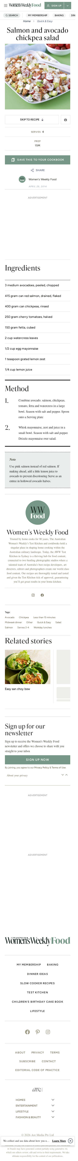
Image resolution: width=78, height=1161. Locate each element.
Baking (59, 15)
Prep (37, 141)
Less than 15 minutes (44, 617)
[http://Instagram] (33, 595)
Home (26, 21)
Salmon (9, 627)
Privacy (37, 1052)
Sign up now (37, 760)
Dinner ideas (37, 974)
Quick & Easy (44, 21)
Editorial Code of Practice (37, 1070)
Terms (55, 1052)
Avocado (9, 617)
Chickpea (24, 617)
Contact (49, 1061)
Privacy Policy (41, 767)
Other (29, 622)
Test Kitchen (37, 992)
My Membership (37, 15)
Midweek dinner (13, 622)
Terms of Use (59, 767)
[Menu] (5, 5)
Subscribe (27, 1061)
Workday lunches (43, 627)
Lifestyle (37, 1011)
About (20, 1052)
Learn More (59, 1141)
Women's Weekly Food (42, 179)
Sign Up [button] (56, 5)
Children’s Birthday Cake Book (37, 1001)
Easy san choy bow (17, 689)
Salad (58, 622)
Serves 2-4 (23, 627)
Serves (36, 132)
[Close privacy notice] (70, 1141)
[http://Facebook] (42, 595)
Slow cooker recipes (37, 983)
